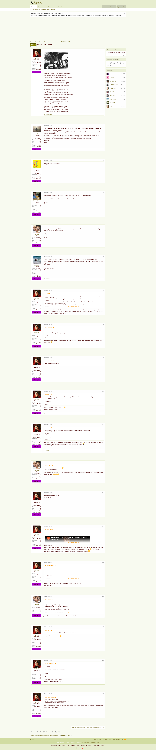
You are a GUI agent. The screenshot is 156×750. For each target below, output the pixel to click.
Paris (40, 68)
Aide (122, 739)
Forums (33, 7)
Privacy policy (116, 739)
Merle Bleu (36, 201)
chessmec (113, 81)
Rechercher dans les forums (48, 9)
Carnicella (113, 77)
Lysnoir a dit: (48, 428)
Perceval (112, 95)
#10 (103, 391)
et (49, 114)
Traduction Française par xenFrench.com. (90, 742)
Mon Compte (62, 7)
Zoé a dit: (47, 293)
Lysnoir (36, 265)
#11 (103, 424)
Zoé (37, 134)
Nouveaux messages (35, 9)
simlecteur (113, 99)
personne (113, 74)
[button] (45, 6)
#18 (103, 660)
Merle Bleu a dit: (48, 327)
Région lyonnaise (37, 275)
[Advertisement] (79, 29)
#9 (103, 357)
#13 (103, 492)
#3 (103, 160)
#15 (103, 562)
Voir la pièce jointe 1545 (50, 602)
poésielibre (36, 169)
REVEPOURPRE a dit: (49, 565)
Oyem (112, 106)
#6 (103, 256)
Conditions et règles (107, 739)
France (33, 739)
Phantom (33, 47)
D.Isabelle (113, 88)
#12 (103, 462)
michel (37, 234)
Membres (41, 7)
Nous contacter (97, 739)
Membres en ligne (112, 50)
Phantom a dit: (48, 465)
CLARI (112, 92)
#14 (103, 526)
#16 (103, 596)
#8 (103, 324)
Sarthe (39, 145)
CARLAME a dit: (48, 529)
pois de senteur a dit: (50, 697)
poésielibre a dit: (48, 361)
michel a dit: (47, 394)
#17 (103, 627)
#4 (103, 192)
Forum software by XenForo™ (69, 742)
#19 (103, 693)
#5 (103, 226)
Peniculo (112, 103)
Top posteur (110, 71)
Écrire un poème (51, 7)
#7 (103, 290)
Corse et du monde (37, 211)
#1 (103, 50)
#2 (103, 125)
